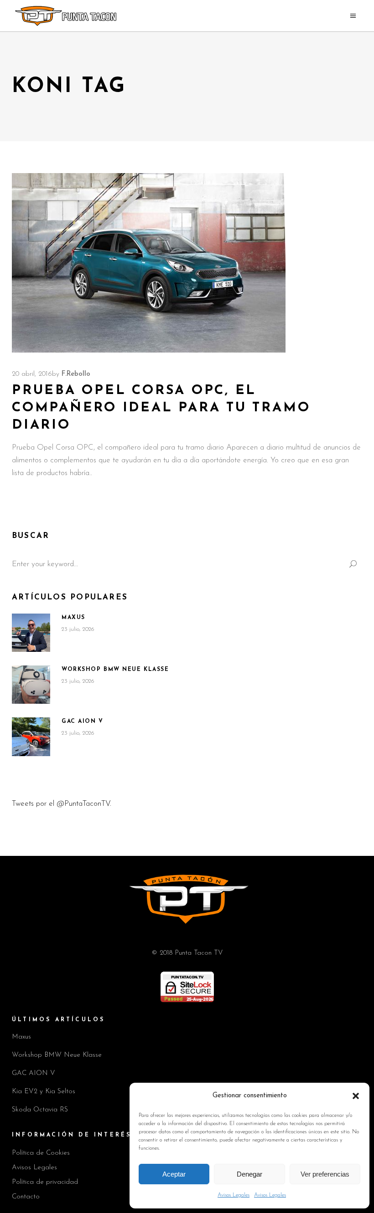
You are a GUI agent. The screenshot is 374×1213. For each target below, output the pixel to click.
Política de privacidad (45, 1182)
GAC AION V (83, 721)
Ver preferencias (325, 1174)
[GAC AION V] (31, 736)
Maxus (73, 617)
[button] (355, 1095)
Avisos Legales (233, 1195)
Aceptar (174, 1174)
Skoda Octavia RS (40, 1109)
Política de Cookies (41, 1153)
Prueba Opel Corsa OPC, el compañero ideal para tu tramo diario (161, 408)
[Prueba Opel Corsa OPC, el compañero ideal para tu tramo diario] (149, 263)
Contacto (26, 1196)
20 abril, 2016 (32, 374)
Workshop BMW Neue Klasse (115, 669)
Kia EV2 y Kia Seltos (43, 1091)
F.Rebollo (76, 374)
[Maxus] (31, 633)
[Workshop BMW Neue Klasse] (31, 684)
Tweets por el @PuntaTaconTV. (61, 804)
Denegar (249, 1174)
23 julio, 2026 (78, 629)
